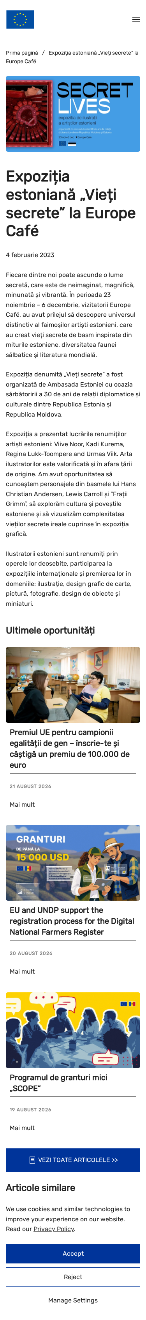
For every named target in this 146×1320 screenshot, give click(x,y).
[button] (136, 19)
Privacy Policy (53, 1229)
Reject (73, 1277)
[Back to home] (20, 19)
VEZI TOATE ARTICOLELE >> (78, 1160)
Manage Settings (73, 1300)
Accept (73, 1253)
